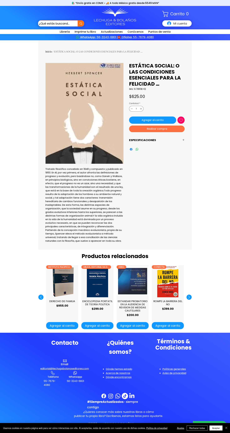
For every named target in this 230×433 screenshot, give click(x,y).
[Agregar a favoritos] (181, 120)
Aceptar (216, 428)
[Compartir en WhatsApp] (137, 149)
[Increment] (141, 108)
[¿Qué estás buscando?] (81, 23)
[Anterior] (40, 297)
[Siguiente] (189, 297)
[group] (115, 297)
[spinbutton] (136, 108)
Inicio (48, 51)
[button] (177, 14)
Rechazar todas (197, 428)
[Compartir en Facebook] (131, 149)
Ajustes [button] (180, 428)
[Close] (226, 428)
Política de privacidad (156, 428)
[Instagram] (111, 396)
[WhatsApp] (118, 396)
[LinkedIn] (132, 396)
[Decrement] (131, 108)
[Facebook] (104, 396)
